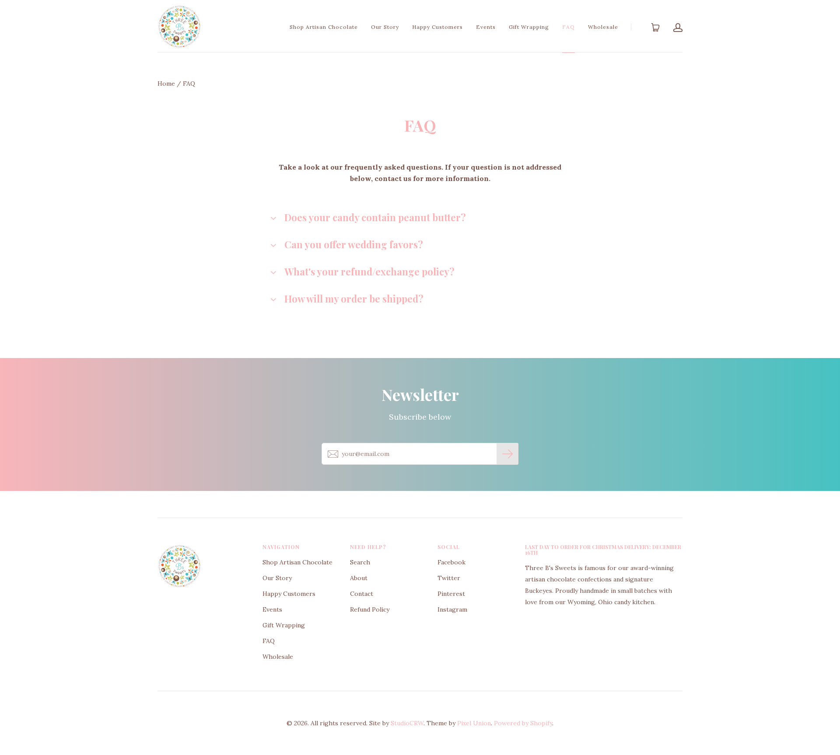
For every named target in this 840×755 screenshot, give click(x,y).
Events (486, 27)
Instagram (452, 609)
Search (360, 562)
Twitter (449, 578)
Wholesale (603, 27)
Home (166, 83)
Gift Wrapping (529, 27)
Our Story (385, 27)
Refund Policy (369, 609)
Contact (361, 594)
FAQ (568, 27)
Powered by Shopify (523, 723)
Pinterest (451, 594)
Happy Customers (437, 27)
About (359, 578)
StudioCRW (407, 723)
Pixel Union (474, 723)
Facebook (452, 562)
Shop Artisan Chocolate (324, 27)
